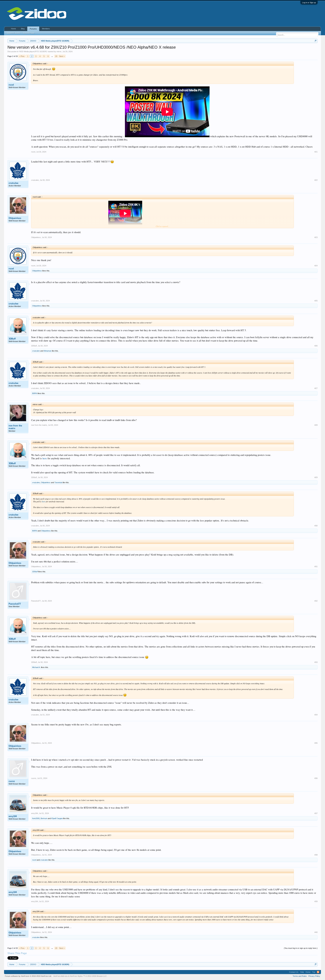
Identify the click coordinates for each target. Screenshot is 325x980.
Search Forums (13, 33)
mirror (59, 51)
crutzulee (13, 183)
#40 (316, 932)
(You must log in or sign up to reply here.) (301, 948)
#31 (316, 566)
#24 (316, 266)
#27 (316, 388)
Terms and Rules (300, 976)
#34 (316, 715)
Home (13, 29)
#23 (316, 237)
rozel (11, 85)
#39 (316, 901)
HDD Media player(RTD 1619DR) (33, 51)
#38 (316, 855)
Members (46, 29)
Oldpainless (15, 218)
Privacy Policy (314, 976)
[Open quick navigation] (315, 41)
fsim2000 (36, 818)
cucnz (12, 781)
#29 (316, 477)
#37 (316, 813)
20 (56, 56)
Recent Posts (29, 33)
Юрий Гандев (57, 818)
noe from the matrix (15, 427)
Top (313, 972)
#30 (316, 526)
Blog (23, 29)
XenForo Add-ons (60, 976)
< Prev (22, 56)
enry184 (13, 816)
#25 (316, 301)
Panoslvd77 (15, 604)
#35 (316, 743)
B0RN (34, 393)
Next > (62, 56)
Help (302, 972)
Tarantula (58, 482)
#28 (316, 425)
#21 (316, 152)
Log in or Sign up (309, 3)
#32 (316, 601)
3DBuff (12, 338)
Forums (33, 29)
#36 (316, 778)
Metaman (47, 351)
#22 (316, 180)
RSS (318, 972)
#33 (316, 662)
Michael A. (36, 667)
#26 (316, 346)
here (45, 458)
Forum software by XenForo (28, 976)
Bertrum (44, 818)
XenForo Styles (76, 976)
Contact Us (293, 972)
